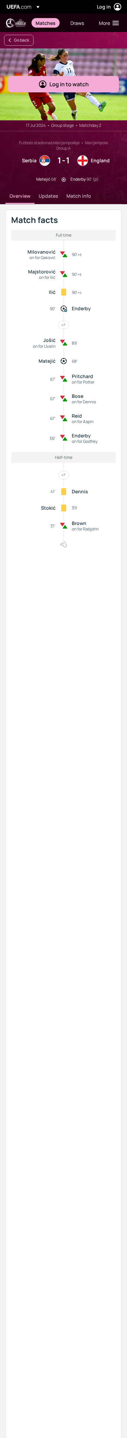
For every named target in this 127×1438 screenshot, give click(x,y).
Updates (48, 195)
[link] (45, 23)
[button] (107, 23)
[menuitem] (47, 23)
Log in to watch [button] (69, 84)
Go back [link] (21, 40)
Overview (19, 195)
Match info (78, 195)
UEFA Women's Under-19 (15, 23)
